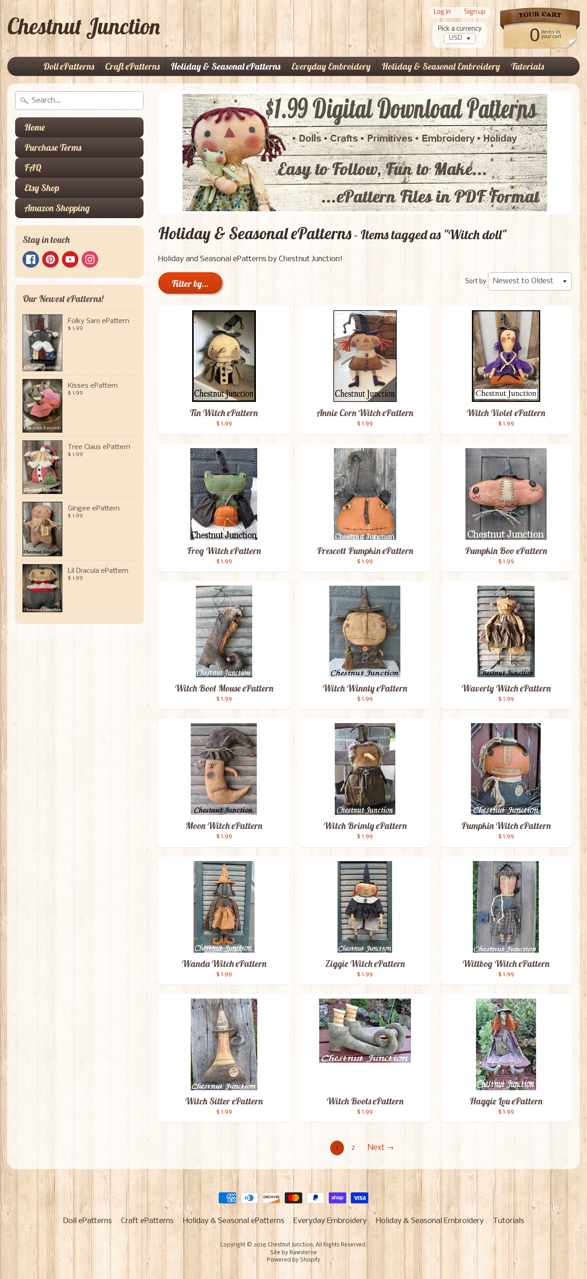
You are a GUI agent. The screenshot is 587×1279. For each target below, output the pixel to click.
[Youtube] (70, 259)
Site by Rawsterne (293, 1253)
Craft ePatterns (132, 66)
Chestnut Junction (83, 26)
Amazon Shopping (57, 208)
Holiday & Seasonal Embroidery (441, 66)
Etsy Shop (41, 187)
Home (34, 127)
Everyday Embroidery (331, 66)
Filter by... (190, 283)
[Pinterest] (50, 259)
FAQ (32, 167)
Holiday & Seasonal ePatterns (225, 66)
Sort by (475, 281)
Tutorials (527, 66)
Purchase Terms (52, 147)
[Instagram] (90, 259)
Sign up (475, 13)
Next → (381, 1147)
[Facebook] (30, 259)
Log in (442, 13)
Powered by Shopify (293, 1260)
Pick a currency (460, 29)
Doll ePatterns (68, 66)
